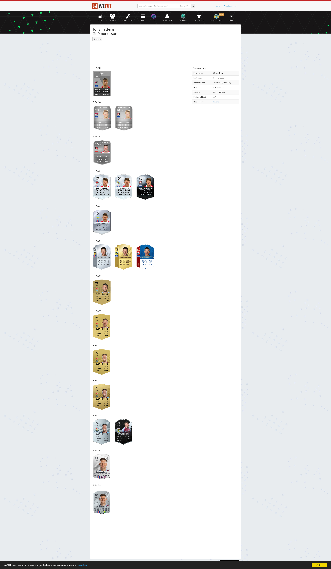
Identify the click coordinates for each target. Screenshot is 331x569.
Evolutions (183, 20)
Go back (97, 39)
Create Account (230, 6)
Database (112, 20)
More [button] (231, 20)
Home (100, 20)
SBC (153, 20)
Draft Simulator (217, 17)
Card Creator (167, 20)
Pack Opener (199, 20)
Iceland (216, 102)
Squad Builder (128, 20)
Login (218, 6)
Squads (142, 20)
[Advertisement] (190, 45)
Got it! (319, 565)
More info (82, 565)
